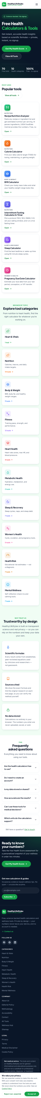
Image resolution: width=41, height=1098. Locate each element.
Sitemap (5, 1029)
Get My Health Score (14, 48)
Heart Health (7, 970)
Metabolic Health (9, 974)
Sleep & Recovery (9, 978)
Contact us (8, 931)
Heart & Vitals (7, 953)
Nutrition (5, 957)
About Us (5, 1001)
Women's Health (8, 982)
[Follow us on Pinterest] (9, 942)
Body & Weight (8, 962)
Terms (4, 1044)
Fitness (5, 966)
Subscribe (8, 897)
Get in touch (29, 829)
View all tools (10, 95)
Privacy (5, 1039)
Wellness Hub (7, 1025)
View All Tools (11, 56)
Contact (5, 1017)
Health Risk (6, 986)
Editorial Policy (8, 1005)
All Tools (5, 1021)
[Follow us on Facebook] (4, 942)
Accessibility (7, 1013)
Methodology (7, 1009)
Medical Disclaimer (10, 1048)
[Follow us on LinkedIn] (15, 942)
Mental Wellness (8, 990)
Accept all (32, 1094)
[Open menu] (36, 4)
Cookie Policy (7, 1052)
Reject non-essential (12, 1094)
